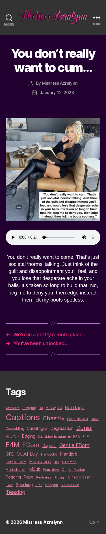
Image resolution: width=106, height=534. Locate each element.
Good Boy (27, 454)
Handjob (68, 454)
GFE (10, 454)
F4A (76, 436)
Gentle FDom (74, 445)
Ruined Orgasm (79, 477)
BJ (41, 408)
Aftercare (13, 408)
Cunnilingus (37, 428)
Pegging (13, 477)
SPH (38, 485)
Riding (59, 477)
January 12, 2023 (57, 92)
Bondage (74, 407)
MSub (35, 469)
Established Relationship (54, 437)
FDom (31, 444)
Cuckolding (15, 428)
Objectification (73, 470)
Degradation (61, 428)
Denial (84, 427)
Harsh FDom (16, 462)
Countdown (77, 418)
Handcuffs (49, 454)
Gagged (49, 445)
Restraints (44, 477)
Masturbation (16, 470)
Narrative (51, 469)
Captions (23, 417)
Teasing (15, 492)
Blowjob (54, 407)
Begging (29, 408)
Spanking (24, 484)
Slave (9, 485)
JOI (56, 462)
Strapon (51, 485)
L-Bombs (69, 462)
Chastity (53, 418)
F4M (13, 445)
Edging (28, 436)
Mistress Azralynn (60, 83)
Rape (28, 477)
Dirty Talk (12, 437)
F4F (85, 436)
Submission (70, 485)
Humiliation (40, 461)
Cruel (94, 419)
